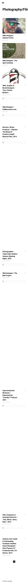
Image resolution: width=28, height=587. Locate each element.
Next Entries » (14, 561)
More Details (14, 24)
